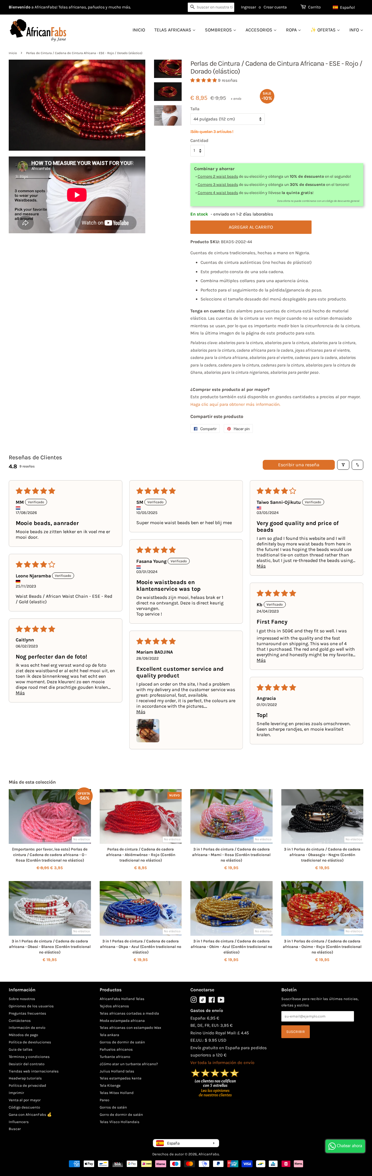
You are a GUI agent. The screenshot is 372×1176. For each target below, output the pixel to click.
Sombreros (219, 30)
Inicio (139, 30)
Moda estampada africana (122, 1020)
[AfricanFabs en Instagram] (193, 1001)
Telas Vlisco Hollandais (120, 1122)
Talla (194, 108)
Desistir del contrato (26, 1064)
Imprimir (16, 1092)
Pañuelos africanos (116, 1049)
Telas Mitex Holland (117, 1092)
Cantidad (199, 140)
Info (354, 30)
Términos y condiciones (29, 1056)
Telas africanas (173, 30)
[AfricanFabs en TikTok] (202, 1001)
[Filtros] (343, 465)
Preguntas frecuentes (27, 1013)
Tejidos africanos (114, 1006)
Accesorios (259, 30)
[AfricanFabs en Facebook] (211, 1001)
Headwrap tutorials (25, 1078)
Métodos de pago (23, 1035)
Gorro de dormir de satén (121, 1114)
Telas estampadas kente (121, 1078)
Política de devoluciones (30, 1042)
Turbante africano (115, 1056)
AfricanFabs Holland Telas (122, 999)
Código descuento (24, 1107)
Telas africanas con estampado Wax (130, 1027)
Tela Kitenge (110, 1085)
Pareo (104, 1100)
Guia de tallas (21, 1049)
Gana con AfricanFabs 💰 (30, 1114)
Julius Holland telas (117, 1071)
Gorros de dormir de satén (122, 1042)
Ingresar (248, 7)
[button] (346, 7)
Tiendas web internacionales (34, 1071)
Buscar (15, 1129)
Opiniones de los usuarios (31, 1006)
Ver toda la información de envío (222, 1062)
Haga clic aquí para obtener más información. (235, 404)
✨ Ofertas (323, 30)
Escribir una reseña (298, 464)
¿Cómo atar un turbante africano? (129, 1064)
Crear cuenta (275, 7)
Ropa (292, 30)
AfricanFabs (208, 1154)
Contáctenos (20, 1020)
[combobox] (211, 7)
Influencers (19, 1122)
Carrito (314, 7)
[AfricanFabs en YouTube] (221, 1001)
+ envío (236, 99)
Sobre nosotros (22, 999)
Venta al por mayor (25, 1100)
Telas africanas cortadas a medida (129, 1013)
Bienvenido (20, 7)
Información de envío (27, 1027)
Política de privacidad (27, 1085)
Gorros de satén (113, 1107)
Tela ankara (109, 1035)
